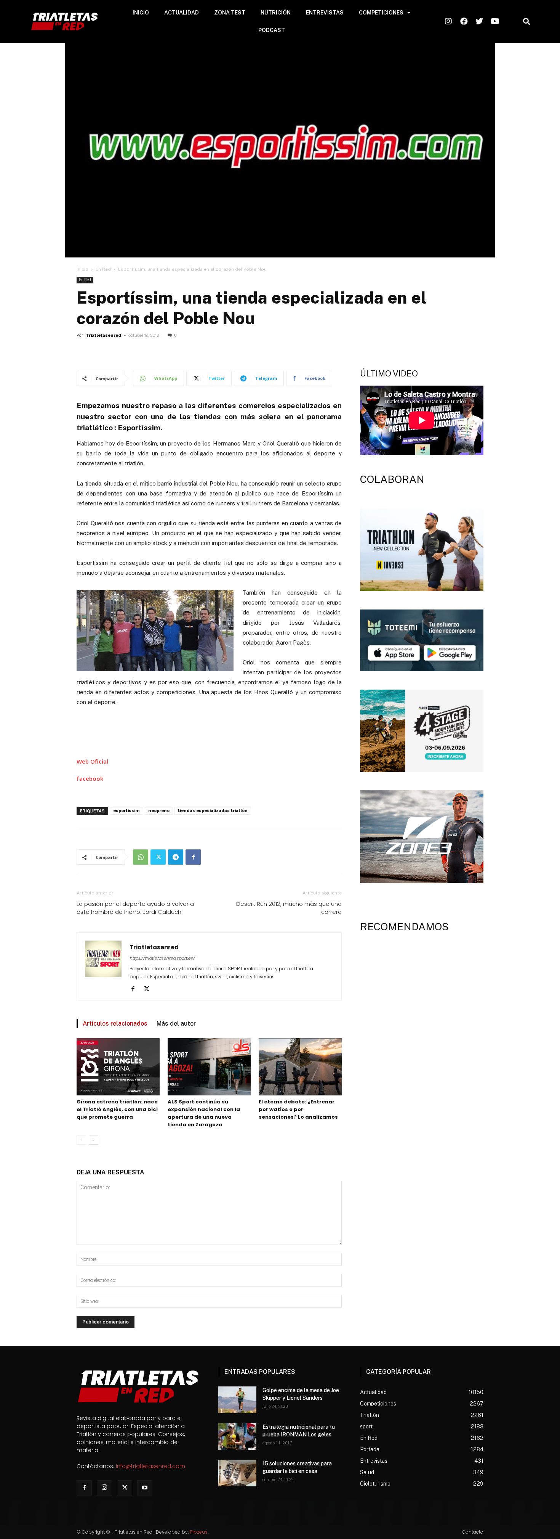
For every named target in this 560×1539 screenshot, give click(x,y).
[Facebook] (193, 857)
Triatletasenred (103, 335)
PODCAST (271, 30)
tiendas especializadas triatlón (213, 810)
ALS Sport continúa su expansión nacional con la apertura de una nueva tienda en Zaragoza (204, 1113)
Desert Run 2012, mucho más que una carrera (289, 908)
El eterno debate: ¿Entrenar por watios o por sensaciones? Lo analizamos (298, 1109)
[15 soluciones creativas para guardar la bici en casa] (237, 1473)
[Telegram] (175, 857)
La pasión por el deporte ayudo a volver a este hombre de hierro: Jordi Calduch (135, 908)
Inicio (82, 269)
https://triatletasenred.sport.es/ (162, 958)
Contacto (472, 1532)
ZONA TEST (229, 13)
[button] (526, 21)
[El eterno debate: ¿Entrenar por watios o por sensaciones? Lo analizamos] (300, 1066)
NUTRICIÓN (276, 13)
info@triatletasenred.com (150, 1466)
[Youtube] (144, 1488)
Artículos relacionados (115, 1023)
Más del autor (176, 1023)
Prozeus (199, 1532)
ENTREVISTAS (325, 13)
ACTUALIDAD (181, 13)
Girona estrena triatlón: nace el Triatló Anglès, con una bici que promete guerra (117, 1109)
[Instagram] (104, 1488)
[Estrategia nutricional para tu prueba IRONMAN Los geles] (237, 1436)
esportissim (126, 810)
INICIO (141, 13)
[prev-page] (81, 1140)
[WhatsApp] (140, 857)
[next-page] (93, 1140)
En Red (103, 269)
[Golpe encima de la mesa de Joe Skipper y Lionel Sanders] (237, 1399)
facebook (90, 778)
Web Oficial (92, 761)
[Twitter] (158, 857)
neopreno (159, 810)
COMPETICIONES (381, 13)
